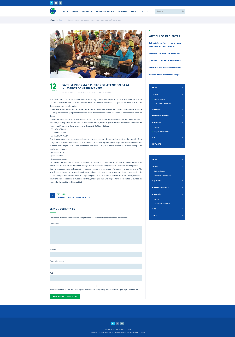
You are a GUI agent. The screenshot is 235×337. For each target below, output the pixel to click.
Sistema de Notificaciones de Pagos (164, 74)
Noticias (92, 92)
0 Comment (106, 92)
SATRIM (75, 11)
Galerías (156, 127)
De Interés (122, 11)
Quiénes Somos (159, 99)
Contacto (144, 11)
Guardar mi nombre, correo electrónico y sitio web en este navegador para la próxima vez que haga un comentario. (94, 289)
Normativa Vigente (105, 11)
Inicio (65, 11)
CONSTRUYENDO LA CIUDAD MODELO (73, 196)
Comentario (54, 223)
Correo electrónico (58, 261)
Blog (133, 11)
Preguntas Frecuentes (162, 131)
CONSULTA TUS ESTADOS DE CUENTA (165, 67)
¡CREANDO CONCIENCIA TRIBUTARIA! (165, 60)
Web (51, 273)
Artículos (84, 92)
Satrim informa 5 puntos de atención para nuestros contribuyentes (165, 44)
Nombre (53, 249)
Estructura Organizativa (162, 103)
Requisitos (87, 11)
